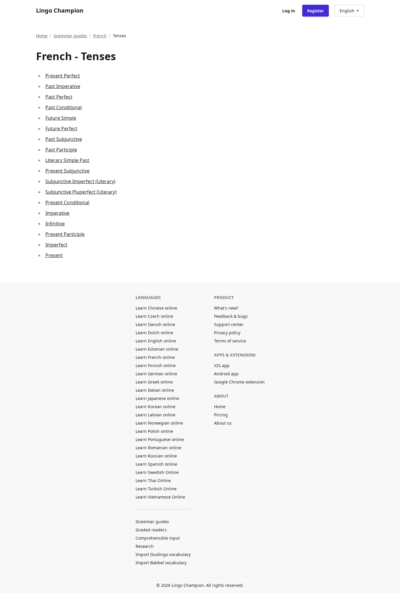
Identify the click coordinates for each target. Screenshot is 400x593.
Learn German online (156, 373)
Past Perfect (58, 97)
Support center (229, 324)
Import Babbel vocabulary (161, 562)
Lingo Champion (59, 10)
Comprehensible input (158, 538)
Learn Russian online (156, 456)
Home (41, 35)
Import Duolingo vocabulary (163, 554)
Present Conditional (67, 202)
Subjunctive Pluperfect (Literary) (81, 192)
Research (145, 546)
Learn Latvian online (155, 415)
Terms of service (230, 341)
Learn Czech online (154, 316)
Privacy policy (227, 332)
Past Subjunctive (63, 139)
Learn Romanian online (158, 447)
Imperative (57, 213)
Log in (288, 10)
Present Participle (65, 234)
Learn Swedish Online (157, 472)
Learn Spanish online (156, 464)
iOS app (222, 365)
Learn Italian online (155, 390)
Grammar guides (70, 35)
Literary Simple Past (67, 160)
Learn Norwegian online (159, 423)
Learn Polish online (154, 431)
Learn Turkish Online (156, 488)
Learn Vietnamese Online (160, 497)
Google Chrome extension (239, 382)
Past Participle (61, 149)
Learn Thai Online (153, 480)
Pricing (221, 415)
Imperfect (56, 244)
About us (223, 423)
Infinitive (55, 223)
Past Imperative (62, 86)
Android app (226, 373)
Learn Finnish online (156, 365)
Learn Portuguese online (160, 439)
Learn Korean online (155, 406)
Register (315, 10)
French (100, 35)
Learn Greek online (154, 382)
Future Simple (60, 118)
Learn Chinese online (156, 308)
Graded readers (151, 530)
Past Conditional (63, 107)
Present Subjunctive (67, 171)
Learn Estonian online (157, 349)
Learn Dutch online (154, 332)
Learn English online (156, 341)
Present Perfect (62, 75)
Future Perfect (61, 128)
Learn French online (155, 357)
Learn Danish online (155, 324)
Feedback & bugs (231, 316)
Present (54, 255)
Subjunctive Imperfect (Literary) (80, 181)
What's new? (226, 308)
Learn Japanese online (157, 398)
